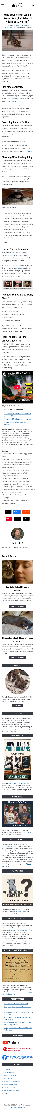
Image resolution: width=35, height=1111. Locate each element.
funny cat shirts (27, 832)
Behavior (7, 1069)
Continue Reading (17, 606)
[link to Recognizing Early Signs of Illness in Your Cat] (17, 623)
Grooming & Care (9, 1078)
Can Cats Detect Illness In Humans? (16, 1004)
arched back (19, 268)
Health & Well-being (11, 1084)
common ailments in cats (18, 930)
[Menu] (3, 5)
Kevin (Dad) (16, 25)
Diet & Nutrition (9, 1072)
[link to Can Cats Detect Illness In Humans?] (17, 572)
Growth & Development (12, 1081)
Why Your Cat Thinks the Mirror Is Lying (17, 419)
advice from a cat (19, 912)
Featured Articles (10, 1075)
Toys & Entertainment (11, 1090)
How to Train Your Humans (17, 783)
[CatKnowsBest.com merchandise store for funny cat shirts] (17, 289)
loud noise (16, 255)
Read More (17, 706)
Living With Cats (9, 1087)
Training (6, 1093)
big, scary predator (14, 98)
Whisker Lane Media (17, 1107)
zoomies (29, 151)
